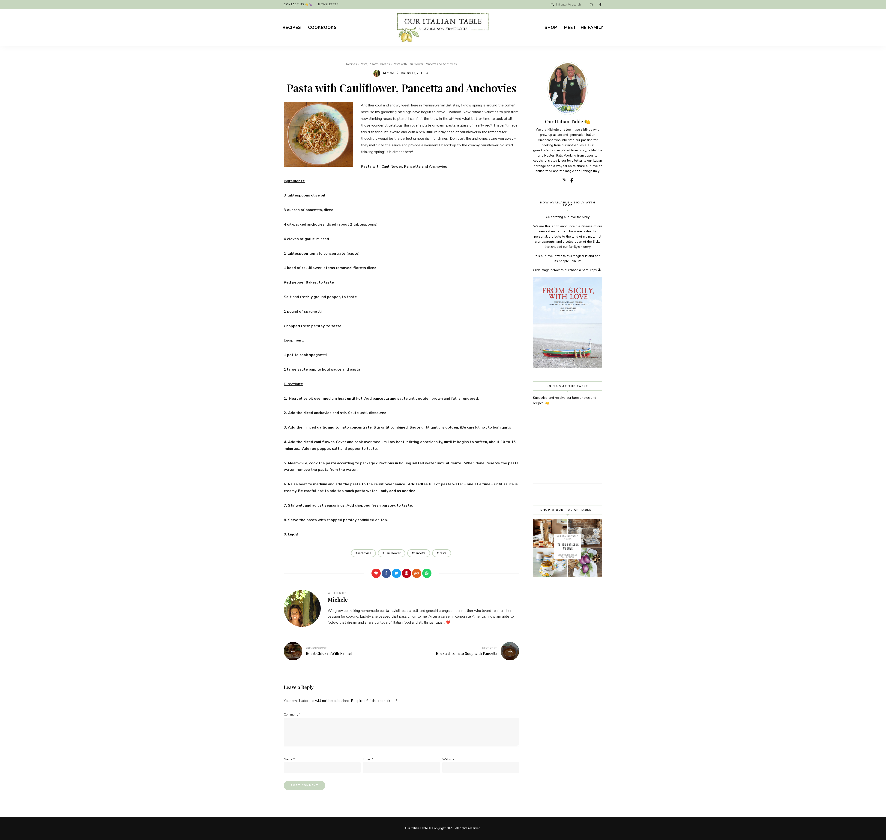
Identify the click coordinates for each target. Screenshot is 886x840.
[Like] (376, 573)
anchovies (364, 553)
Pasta (442, 553)
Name (289, 759)
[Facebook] (386, 573)
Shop (551, 27)
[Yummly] (416, 573)
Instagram (591, 4)
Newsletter (328, 4)
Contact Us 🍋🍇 (298, 4)
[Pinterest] (406, 573)
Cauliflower (392, 553)
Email (368, 759)
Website (448, 759)
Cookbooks (322, 27)
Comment (292, 714)
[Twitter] (396, 573)
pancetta (419, 553)
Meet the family (583, 27)
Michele (388, 73)
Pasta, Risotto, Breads (375, 64)
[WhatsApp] (426, 573)
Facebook (600, 4)
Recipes (292, 27)
